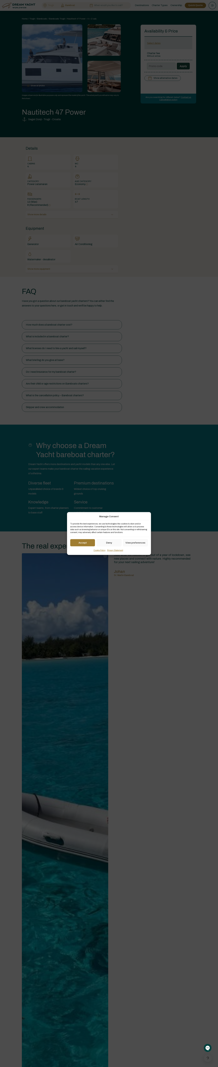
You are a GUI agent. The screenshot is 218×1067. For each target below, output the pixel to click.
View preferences (135, 542)
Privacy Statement (115, 550)
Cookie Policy (99, 550)
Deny (109, 542)
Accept (83, 542)
